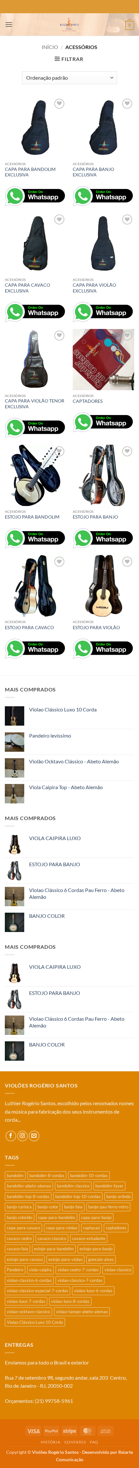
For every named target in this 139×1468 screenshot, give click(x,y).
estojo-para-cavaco (25, 1259)
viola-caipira (40, 1269)
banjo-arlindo (118, 1196)
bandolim (15, 1175)
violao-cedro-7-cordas (78, 1269)
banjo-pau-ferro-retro (108, 1206)
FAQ (94, 1442)
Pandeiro (15, 1269)
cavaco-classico (51, 1238)
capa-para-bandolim (56, 1217)
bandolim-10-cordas (89, 1175)
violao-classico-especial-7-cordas (37, 1290)
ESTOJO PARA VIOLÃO (96, 627)
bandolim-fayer (109, 1185)
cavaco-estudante (88, 1238)
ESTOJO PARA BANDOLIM (32, 517)
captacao (91, 1227)
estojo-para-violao (65, 1259)
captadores (116, 1227)
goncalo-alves (101, 1259)
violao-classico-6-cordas (29, 1280)
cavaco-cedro (19, 1238)
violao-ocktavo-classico (28, 1311)
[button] (9, 24)
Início (50, 47)
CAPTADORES (87, 401)
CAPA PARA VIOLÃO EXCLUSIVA (94, 288)
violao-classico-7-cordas (80, 1280)
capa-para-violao (61, 1227)
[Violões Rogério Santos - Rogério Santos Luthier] (69, 24)
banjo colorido (19, 1217)
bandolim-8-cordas (46, 1175)
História (50, 1442)
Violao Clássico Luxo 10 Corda (35, 1322)
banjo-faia (73, 1206)
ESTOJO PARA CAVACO (29, 627)
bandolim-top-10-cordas (78, 1196)
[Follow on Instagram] (22, 1136)
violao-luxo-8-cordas (70, 1301)
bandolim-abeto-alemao (29, 1185)
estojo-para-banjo (96, 1248)
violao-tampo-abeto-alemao (82, 1311)
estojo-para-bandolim (54, 1248)
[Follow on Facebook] (10, 1136)
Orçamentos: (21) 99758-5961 (39, 1401)
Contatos (75, 1442)
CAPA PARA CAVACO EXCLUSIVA (27, 288)
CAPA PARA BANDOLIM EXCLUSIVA (30, 172)
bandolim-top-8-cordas (28, 1196)
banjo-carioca (19, 1206)
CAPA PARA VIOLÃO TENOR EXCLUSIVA (34, 403)
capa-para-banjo (96, 1217)
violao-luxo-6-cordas (93, 1290)
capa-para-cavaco (23, 1227)
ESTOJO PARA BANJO (95, 517)
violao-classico (117, 1269)
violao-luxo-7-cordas (26, 1301)
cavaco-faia (17, 1248)
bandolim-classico (73, 1185)
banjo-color (47, 1206)
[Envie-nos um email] (34, 1136)
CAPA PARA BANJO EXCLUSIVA (93, 172)
